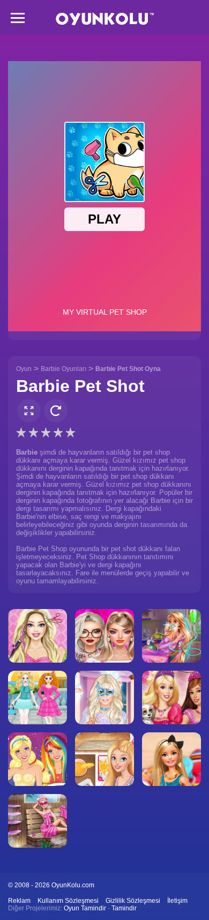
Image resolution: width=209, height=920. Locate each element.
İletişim (177, 900)
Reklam (19, 900)
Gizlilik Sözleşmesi (133, 900)
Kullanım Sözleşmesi (68, 900)
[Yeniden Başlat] (56, 410)
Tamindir (124, 908)
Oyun (24, 369)
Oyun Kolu (104, 19)
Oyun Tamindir (85, 908)
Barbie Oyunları (63, 369)
